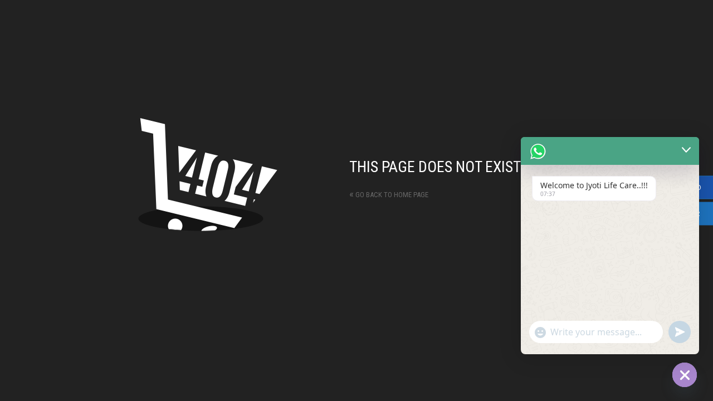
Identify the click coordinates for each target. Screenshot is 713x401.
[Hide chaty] (684, 375)
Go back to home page (388, 194)
